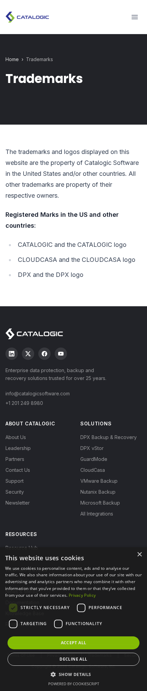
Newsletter (17, 503)
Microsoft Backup (100, 503)
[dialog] (73, 619)
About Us (15, 437)
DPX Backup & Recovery (108, 437)
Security (14, 492)
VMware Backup (99, 481)
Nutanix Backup (98, 492)
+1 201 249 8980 (24, 403)
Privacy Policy (82, 595)
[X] (28, 354)
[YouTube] (61, 354)
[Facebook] (44, 354)
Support (14, 481)
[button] (73, 674)
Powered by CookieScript (73, 683)
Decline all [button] (73, 659)
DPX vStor (92, 448)
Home (12, 59)
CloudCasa (92, 470)
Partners (14, 459)
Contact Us (17, 470)
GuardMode (93, 459)
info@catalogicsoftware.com (37, 393)
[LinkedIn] (11, 354)
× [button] (139, 554)
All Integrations (96, 514)
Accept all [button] (73, 643)
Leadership (18, 448)
